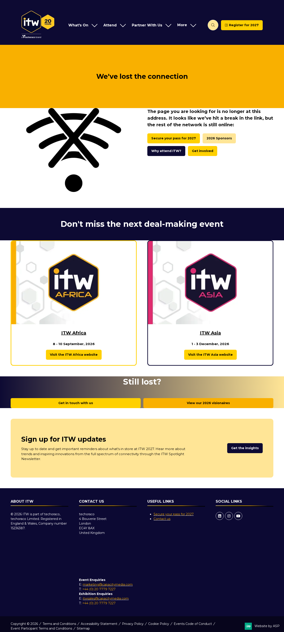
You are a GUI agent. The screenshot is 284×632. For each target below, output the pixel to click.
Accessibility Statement (99, 624)
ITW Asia (210, 333)
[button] (186, 25)
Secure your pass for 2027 (174, 514)
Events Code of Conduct (193, 624)
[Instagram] (229, 516)
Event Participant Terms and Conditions (41, 628)
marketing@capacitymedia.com (108, 585)
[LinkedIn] (220, 516)
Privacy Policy (133, 624)
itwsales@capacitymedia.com (106, 598)
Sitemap (83, 628)
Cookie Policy (158, 624)
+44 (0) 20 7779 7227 (99, 589)
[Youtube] (238, 516)
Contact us (162, 519)
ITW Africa (73, 333)
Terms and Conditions (59, 624)
